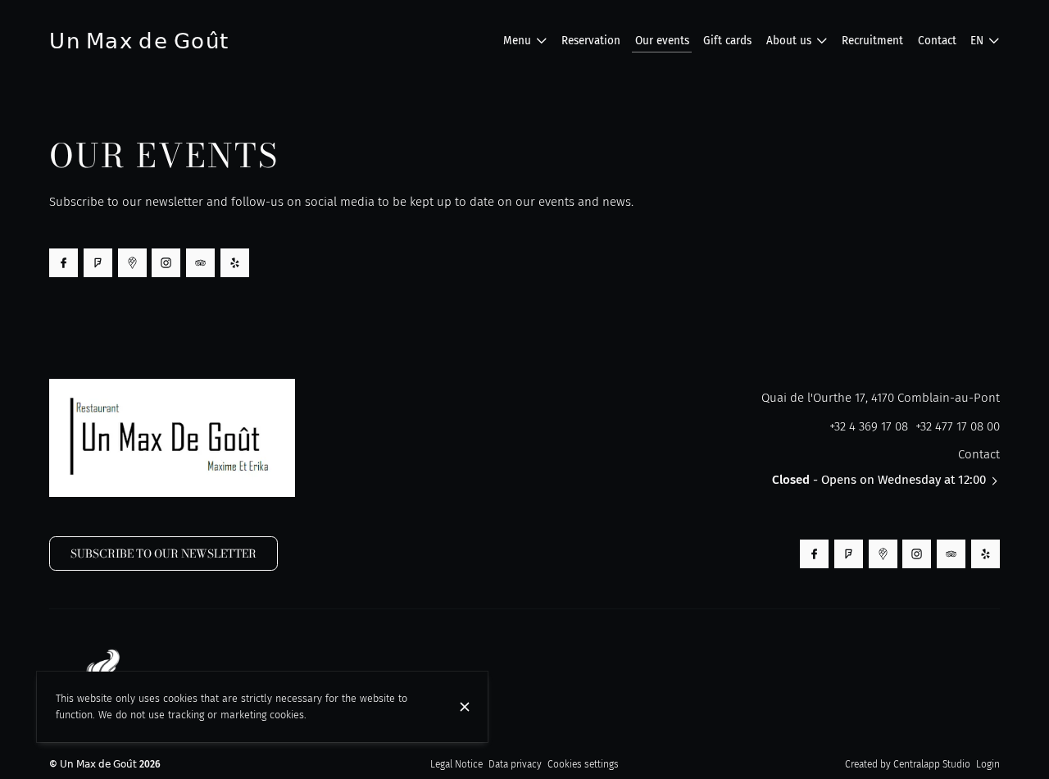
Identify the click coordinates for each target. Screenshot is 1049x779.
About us (788, 41)
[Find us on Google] (132, 262)
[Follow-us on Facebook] (63, 262)
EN (976, 41)
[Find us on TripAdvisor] (200, 262)
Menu (517, 41)
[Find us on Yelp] (234, 262)
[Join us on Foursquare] (98, 262)
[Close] (464, 707)
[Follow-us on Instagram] (166, 262)
